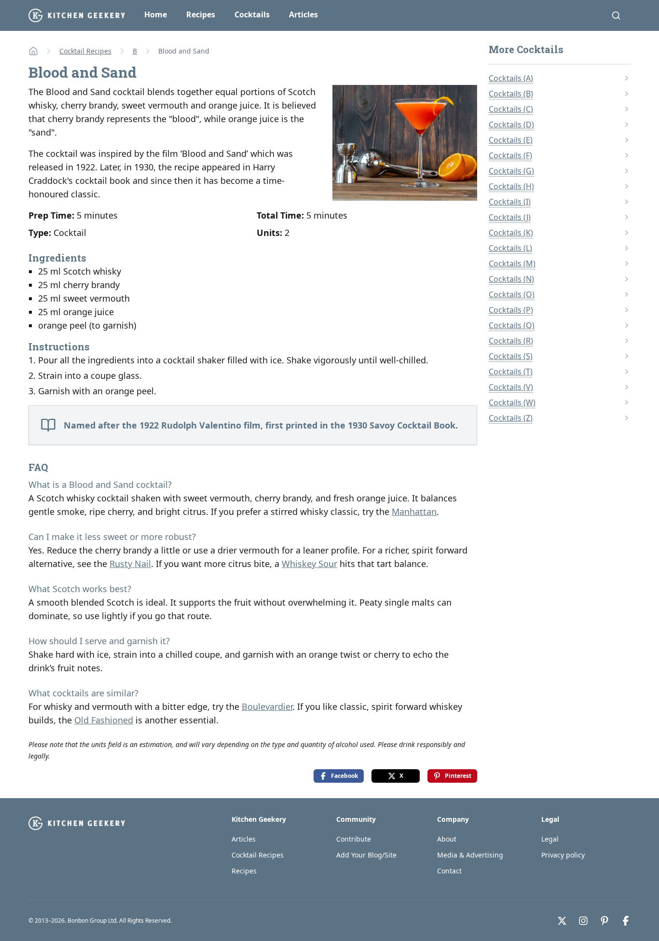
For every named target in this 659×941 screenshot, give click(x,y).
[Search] (616, 15)
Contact (449, 870)
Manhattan (414, 511)
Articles (303, 14)
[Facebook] (626, 921)
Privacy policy (563, 854)
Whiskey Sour (309, 563)
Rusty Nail (130, 563)
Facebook (344, 776)
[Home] (33, 51)
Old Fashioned (103, 720)
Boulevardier (267, 706)
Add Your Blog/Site (366, 854)
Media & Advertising (470, 854)
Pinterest (458, 776)
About (446, 839)
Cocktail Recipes (85, 50)
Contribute (353, 839)
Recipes (200, 14)
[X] (562, 921)
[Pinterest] (604, 921)
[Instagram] (583, 921)
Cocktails (252, 14)
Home (155, 14)
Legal (550, 839)
